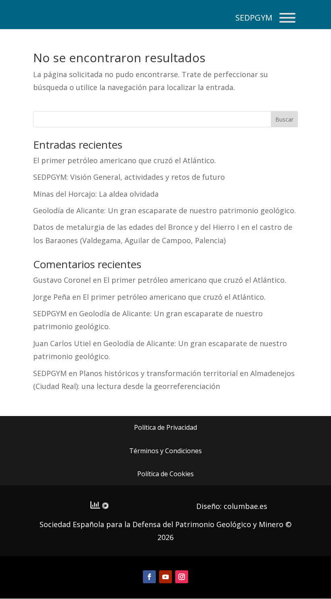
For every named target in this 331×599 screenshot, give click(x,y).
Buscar (284, 119)
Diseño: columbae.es (231, 506)
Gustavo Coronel (62, 280)
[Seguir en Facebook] (149, 576)
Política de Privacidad (165, 427)
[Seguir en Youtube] (165, 576)
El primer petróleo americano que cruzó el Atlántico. (124, 160)
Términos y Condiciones (165, 450)
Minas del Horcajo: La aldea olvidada (96, 194)
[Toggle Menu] (287, 18)
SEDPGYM (50, 313)
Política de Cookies (165, 473)
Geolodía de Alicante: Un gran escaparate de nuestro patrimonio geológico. (164, 210)
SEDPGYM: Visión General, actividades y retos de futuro (129, 177)
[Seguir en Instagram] (181, 576)
